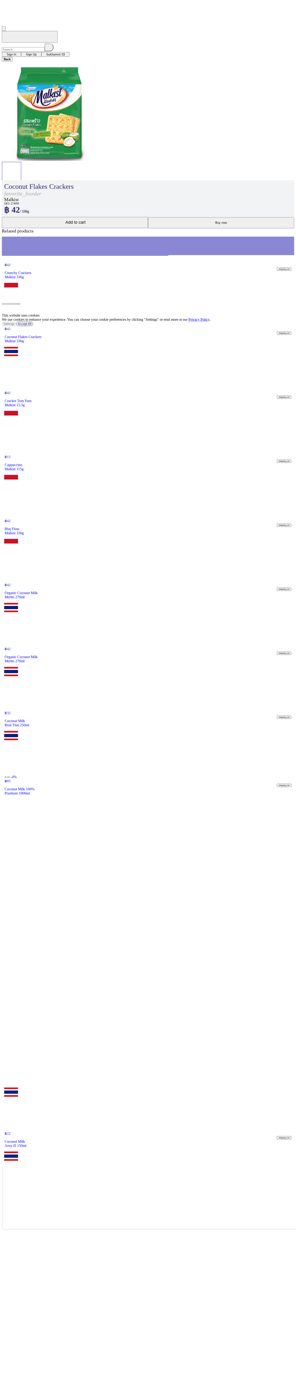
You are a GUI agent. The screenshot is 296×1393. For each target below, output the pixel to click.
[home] (30, 37)
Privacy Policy (199, 319)
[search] (49, 47)
